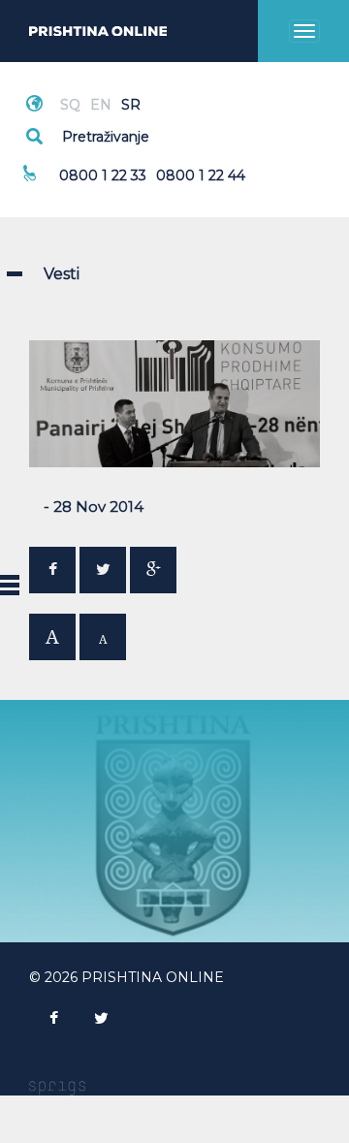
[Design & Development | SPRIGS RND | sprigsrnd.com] (57, 1086)
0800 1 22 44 (200, 175)
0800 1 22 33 (102, 175)
